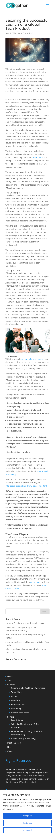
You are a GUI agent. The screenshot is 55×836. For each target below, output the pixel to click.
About (10, 680)
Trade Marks (16, 692)
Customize (27, 823)
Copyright (15, 700)
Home (10, 676)
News (9, 747)
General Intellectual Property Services (28, 688)
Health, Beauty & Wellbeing (23, 738)
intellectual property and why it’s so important (26, 486)
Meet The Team (14, 743)
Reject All (27, 830)
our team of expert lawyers (32, 359)
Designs (14, 696)
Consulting (16, 708)
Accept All (27, 815)
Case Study (23, 33)
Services (11, 684)
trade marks (38, 157)
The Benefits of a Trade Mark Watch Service (24, 623)
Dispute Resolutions (20, 712)
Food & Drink (17, 720)
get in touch (35, 582)
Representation (18, 704)
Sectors (10, 717)
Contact (10, 751)
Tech (31, 33)
